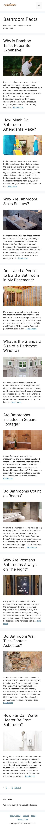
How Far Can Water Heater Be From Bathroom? (20, 720)
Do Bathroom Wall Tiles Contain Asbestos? (19, 641)
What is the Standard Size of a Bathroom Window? (22, 346)
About (33, 816)
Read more (18, 107)
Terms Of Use (22, 819)
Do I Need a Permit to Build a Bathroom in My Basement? (21, 275)
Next (18, 788)
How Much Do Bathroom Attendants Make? (19, 124)
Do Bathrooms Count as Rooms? (22, 493)
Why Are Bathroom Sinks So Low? (20, 201)
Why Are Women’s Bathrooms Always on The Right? (20, 564)
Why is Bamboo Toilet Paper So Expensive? (17, 45)
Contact (26, 816)
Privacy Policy (15, 816)
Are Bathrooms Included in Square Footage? (19, 419)
